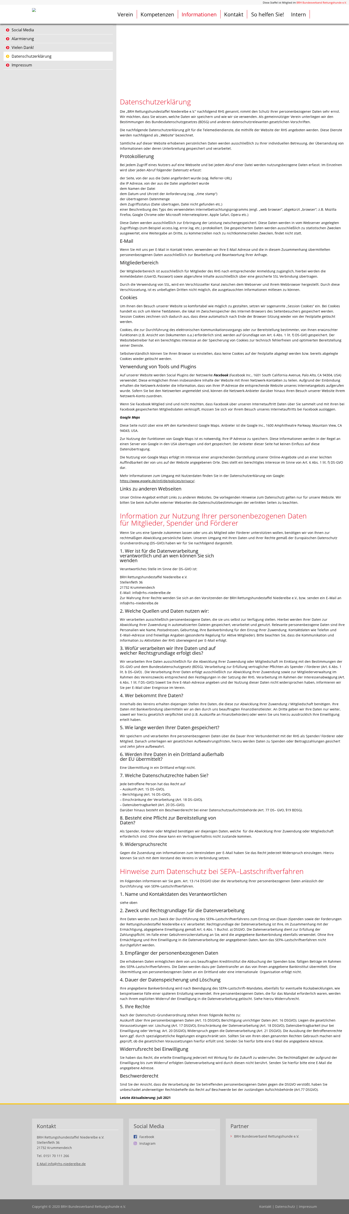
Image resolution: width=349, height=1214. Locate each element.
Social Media (23, 30)
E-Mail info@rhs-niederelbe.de (61, 1164)
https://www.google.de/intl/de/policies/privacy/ (157, 481)
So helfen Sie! (267, 14)
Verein (125, 14)
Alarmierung (23, 38)
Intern (298, 14)
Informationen (199, 14)
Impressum (22, 65)
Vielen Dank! (23, 47)
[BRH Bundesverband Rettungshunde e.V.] (34, 9)
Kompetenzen (157, 14)
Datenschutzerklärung (32, 56)
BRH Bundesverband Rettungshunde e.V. (322, 2)
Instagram (147, 1143)
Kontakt (233, 14)
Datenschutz (285, 1206)
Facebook (146, 1137)
